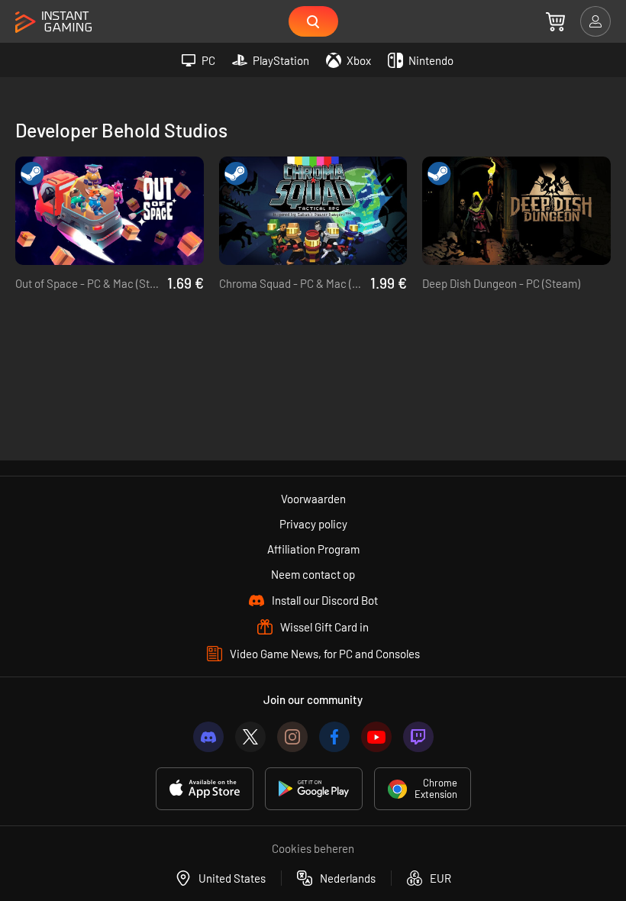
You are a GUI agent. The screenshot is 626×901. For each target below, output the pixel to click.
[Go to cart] (555, 21)
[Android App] (314, 788)
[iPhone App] (204, 788)
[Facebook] (334, 737)
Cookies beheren (313, 848)
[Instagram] (292, 737)
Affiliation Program (313, 549)
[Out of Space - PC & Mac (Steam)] (109, 211)
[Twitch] (418, 737)
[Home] (53, 22)
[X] (250, 737)
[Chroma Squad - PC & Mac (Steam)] (313, 211)
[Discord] (208, 737)
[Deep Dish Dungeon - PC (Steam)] (516, 211)
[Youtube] (376, 737)
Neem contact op (313, 574)
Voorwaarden (313, 498)
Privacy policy (313, 524)
